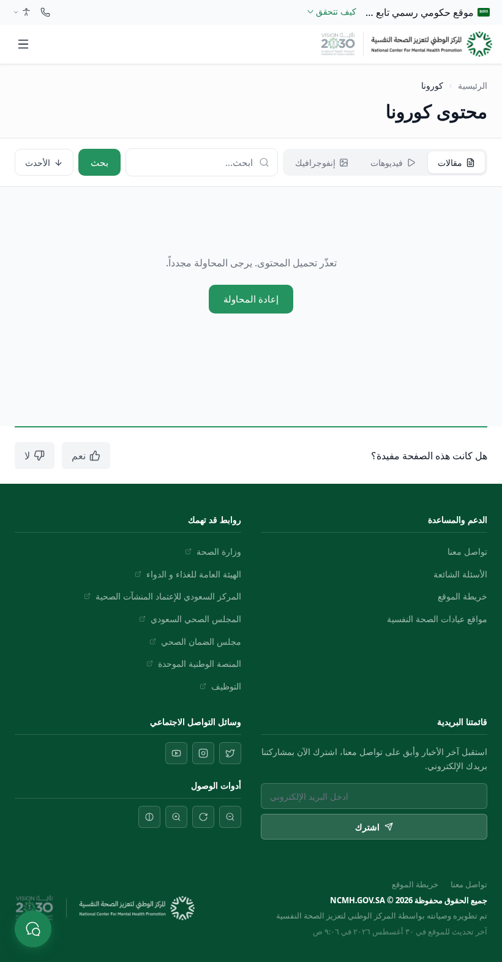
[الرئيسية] (431, 44)
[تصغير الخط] (230, 817)
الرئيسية (472, 85)
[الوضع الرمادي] (149, 817)
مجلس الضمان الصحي (201, 641)
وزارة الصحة (219, 551)
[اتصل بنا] (45, 12)
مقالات (450, 162)
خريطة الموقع (462, 596)
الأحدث (37, 162)
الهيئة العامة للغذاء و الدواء (193, 574)
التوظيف (226, 686)
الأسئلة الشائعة (460, 574)
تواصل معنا (467, 551)
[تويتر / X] (230, 753)
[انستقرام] (203, 753)
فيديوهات (386, 162)
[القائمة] (23, 44)
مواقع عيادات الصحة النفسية (437, 619)
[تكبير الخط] (176, 817)
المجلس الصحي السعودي (196, 619)
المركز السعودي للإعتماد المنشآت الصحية (168, 596)
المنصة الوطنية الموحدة (199, 663)
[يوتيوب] (176, 753)
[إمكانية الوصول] (21, 12)
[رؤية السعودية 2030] (338, 44)
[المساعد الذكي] (33, 929)
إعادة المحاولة (251, 299)
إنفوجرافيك (315, 162)
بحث (99, 162)
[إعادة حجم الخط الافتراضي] (203, 817)
